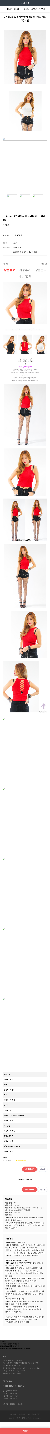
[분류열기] (2, 9)
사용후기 (25, 270)
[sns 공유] (45, 213)
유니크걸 (25, 3)
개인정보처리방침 (34, 1414)
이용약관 (22, 1414)
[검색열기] (47, 9)
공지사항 (3, 1341)
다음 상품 (44, 264)
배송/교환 (25, 276)
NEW (9, 8)
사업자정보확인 (37, 1368)
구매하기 (25, 1430)
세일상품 (25, 8)
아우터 (42, 8)
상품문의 (40, 270)
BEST (16, 8)
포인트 (5, 243)
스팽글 (34, 8)
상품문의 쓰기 (29, 1189)
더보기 (42, 1169)
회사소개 (13, 1414)
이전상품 (5, 264)
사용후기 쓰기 (29, 1169)
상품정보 (9, 270)
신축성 (5, 1157)
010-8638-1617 (14, 1386)
